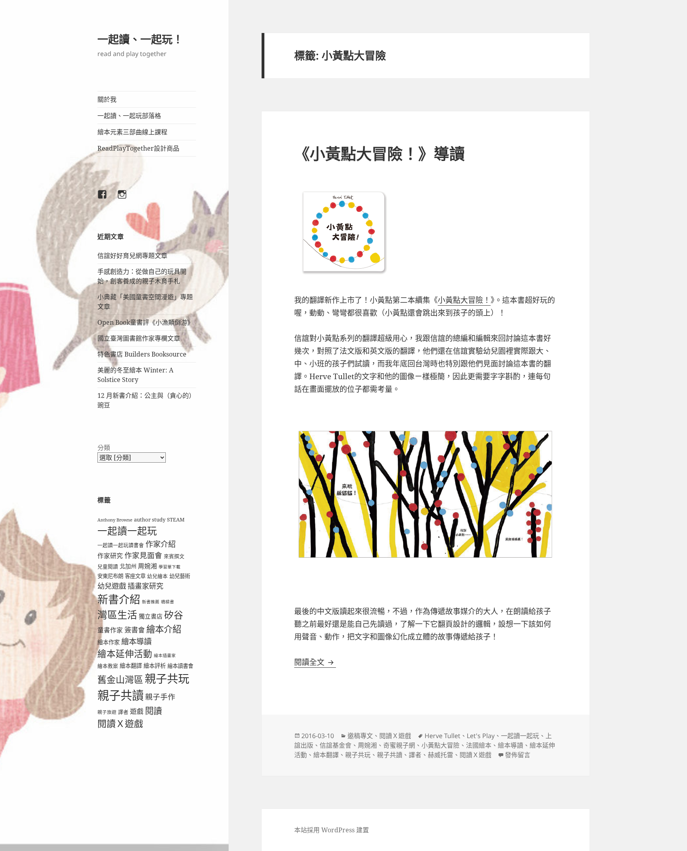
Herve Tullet (442, 735)
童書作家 (110, 630)
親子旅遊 (106, 712)
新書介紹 (118, 599)
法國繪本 (478, 745)
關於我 (106, 99)
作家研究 (110, 555)
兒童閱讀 (107, 566)
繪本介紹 (163, 629)
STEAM (175, 519)
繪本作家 (108, 642)
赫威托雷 (440, 754)
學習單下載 (169, 567)
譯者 (123, 711)
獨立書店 (151, 616)
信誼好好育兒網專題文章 (132, 255)
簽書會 (134, 629)
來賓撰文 (174, 556)
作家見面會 (143, 555)
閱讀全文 (315, 662)
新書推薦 (150, 602)
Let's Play (481, 735)
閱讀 (153, 710)
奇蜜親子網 (399, 745)
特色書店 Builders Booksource (141, 354)
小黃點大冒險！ (464, 300)
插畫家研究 (145, 586)
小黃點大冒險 (440, 745)
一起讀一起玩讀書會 (120, 545)
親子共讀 (120, 695)
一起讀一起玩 (127, 530)
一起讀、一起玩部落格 (129, 115)
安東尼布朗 (110, 576)
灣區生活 (117, 614)
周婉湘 (147, 566)
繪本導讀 (136, 641)
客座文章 (135, 576)
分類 (103, 447)
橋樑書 (167, 602)
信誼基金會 (335, 745)
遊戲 (137, 711)
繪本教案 (107, 665)
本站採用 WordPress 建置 (331, 830)
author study (149, 519)
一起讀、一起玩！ (140, 39)
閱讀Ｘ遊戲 (120, 723)
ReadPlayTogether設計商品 (138, 148)
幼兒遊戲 (111, 586)
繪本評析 (155, 665)
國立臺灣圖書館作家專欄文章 (138, 338)
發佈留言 (517, 754)
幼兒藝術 (179, 576)
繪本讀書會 (180, 665)
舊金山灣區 (120, 679)
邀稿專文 (360, 735)
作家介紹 (161, 544)
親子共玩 (167, 678)
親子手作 (160, 697)
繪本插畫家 (165, 655)
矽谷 (173, 615)
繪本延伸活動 (124, 653)
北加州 (128, 566)
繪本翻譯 (131, 665)
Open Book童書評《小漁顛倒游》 (145, 322)
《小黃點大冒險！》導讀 (379, 153)
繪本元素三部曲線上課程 (132, 132)
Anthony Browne (114, 520)
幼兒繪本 (157, 576)
